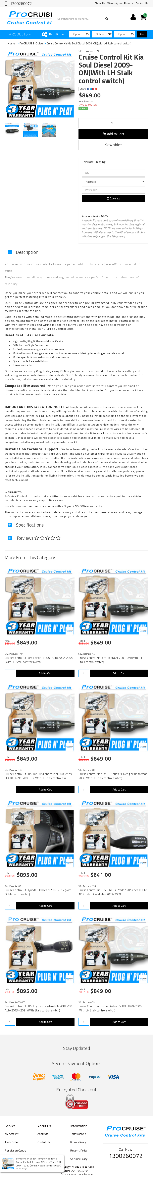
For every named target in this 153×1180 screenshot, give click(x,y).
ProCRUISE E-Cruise (31, 43)
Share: (83, 89)
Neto (90, 1174)
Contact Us (142, 3)
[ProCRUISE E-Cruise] (70, 631)
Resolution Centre (15, 1150)
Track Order (12, 1142)
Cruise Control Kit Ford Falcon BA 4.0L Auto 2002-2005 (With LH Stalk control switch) (39, 659)
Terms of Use (78, 1134)
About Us (100, 3)
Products (19, 34)
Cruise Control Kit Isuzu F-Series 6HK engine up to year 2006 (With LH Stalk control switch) (112, 776)
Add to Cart (115, 133)
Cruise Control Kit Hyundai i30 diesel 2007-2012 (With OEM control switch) (38, 892)
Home (11, 43)
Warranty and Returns (120, 3)
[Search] (106, 18)
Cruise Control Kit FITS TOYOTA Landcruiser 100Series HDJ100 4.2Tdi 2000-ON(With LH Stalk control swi (38, 776)
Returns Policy (78, 1150)
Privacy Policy (78, 1142)
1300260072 (20, 3)
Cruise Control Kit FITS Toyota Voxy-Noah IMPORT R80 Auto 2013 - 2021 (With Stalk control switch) (38, 1008)
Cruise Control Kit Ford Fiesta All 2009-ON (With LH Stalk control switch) (110, 659)
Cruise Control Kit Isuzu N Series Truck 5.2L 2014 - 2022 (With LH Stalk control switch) (38, 1163)
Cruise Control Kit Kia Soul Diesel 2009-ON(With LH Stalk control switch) (89, 43)
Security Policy (78, 1159)
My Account (11, 1134)
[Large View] (12, 130)
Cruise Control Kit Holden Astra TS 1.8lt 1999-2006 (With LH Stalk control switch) (109, 1008)
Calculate (114, 198)
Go (142, 34)
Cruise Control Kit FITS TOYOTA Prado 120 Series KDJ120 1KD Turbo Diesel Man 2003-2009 (113, 892)
